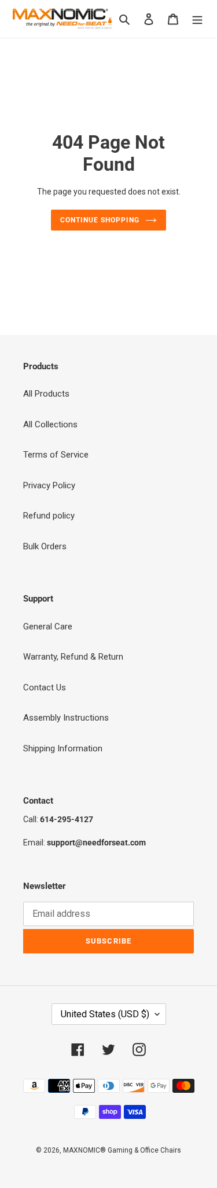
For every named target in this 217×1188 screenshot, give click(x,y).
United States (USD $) (105, 1014)
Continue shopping (99, 220)
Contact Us (44, 687)
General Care (47, 626)
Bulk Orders (45, 546)
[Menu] (197, 18)
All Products (46, 393)
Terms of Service (56, 454)
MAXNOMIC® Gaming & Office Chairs (122, 1150)
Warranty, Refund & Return (73, 656)
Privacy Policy (49, 485)
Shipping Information (62, 748)
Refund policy (49, 515)
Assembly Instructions (66, 717)
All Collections (50, 424)
